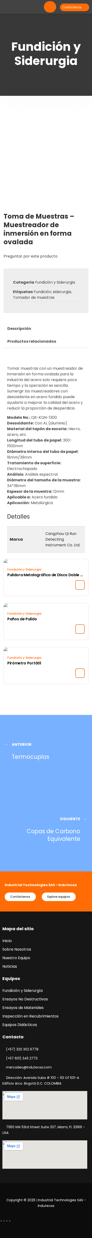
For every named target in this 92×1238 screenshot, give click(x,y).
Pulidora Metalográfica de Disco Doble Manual (46, 575)
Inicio (7, 940)
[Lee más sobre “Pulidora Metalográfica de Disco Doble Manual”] (80, 585)
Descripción (19, 328)
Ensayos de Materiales (23, 1007)
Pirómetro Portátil (24, 663)
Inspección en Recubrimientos (30, 1016)
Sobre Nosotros (16, 949)
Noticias (9, 966)
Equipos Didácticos (19, 1024)
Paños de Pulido (22, 619)
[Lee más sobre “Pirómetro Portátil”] (80, 673)
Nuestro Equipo (16, 958)
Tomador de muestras (33, 297)
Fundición (42, 292)
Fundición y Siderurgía (22, 990)
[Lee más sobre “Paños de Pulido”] (80, 629)
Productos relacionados (31, 341)
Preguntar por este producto (31, 256)
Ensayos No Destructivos (25, 999)
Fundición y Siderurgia (55, 282)
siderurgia (62, 292)
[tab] (19, 328)
